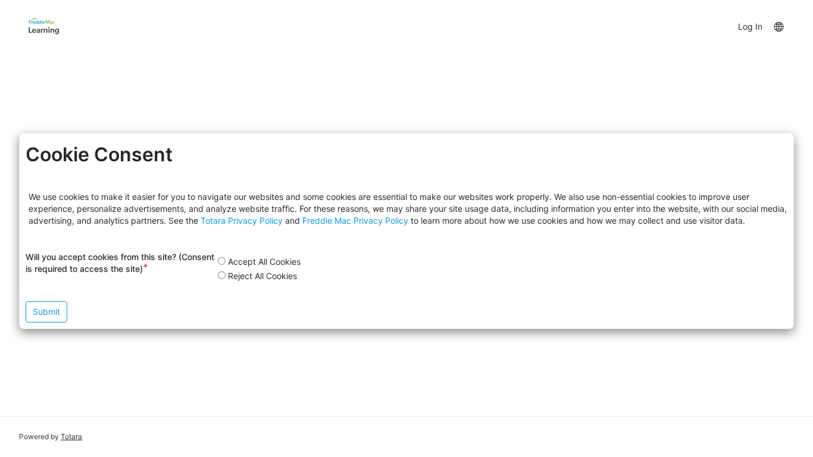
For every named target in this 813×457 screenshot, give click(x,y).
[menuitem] (778, 26)
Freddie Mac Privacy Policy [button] (355, 220)
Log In (750, 26)
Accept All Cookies (264, 261)
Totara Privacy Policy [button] (242, 220)
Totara (71, 436)
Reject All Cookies (262, 276)
